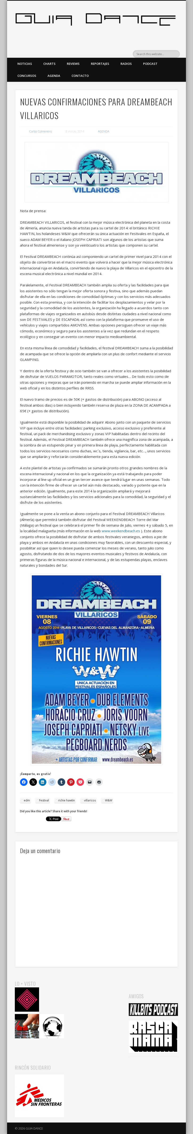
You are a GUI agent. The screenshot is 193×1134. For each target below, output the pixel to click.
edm (27, 800)
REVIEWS (73, 64)
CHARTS (49, 64)
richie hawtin (66, 800)
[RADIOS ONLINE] (52, 1027)
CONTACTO (80, 76)
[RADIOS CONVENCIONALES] (27, 1027)
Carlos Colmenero (40, 131)
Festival (44, 800)
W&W (108, 800)
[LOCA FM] (27, 1000)
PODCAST (150, 64)
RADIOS (126, 64)
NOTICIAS (24, 64)
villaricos (90, 800)
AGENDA (54, 76)
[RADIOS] (52, 1000)
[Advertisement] (96, 1003)
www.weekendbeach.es (121, 530)
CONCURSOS (26, 76)
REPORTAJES (100, 64)
